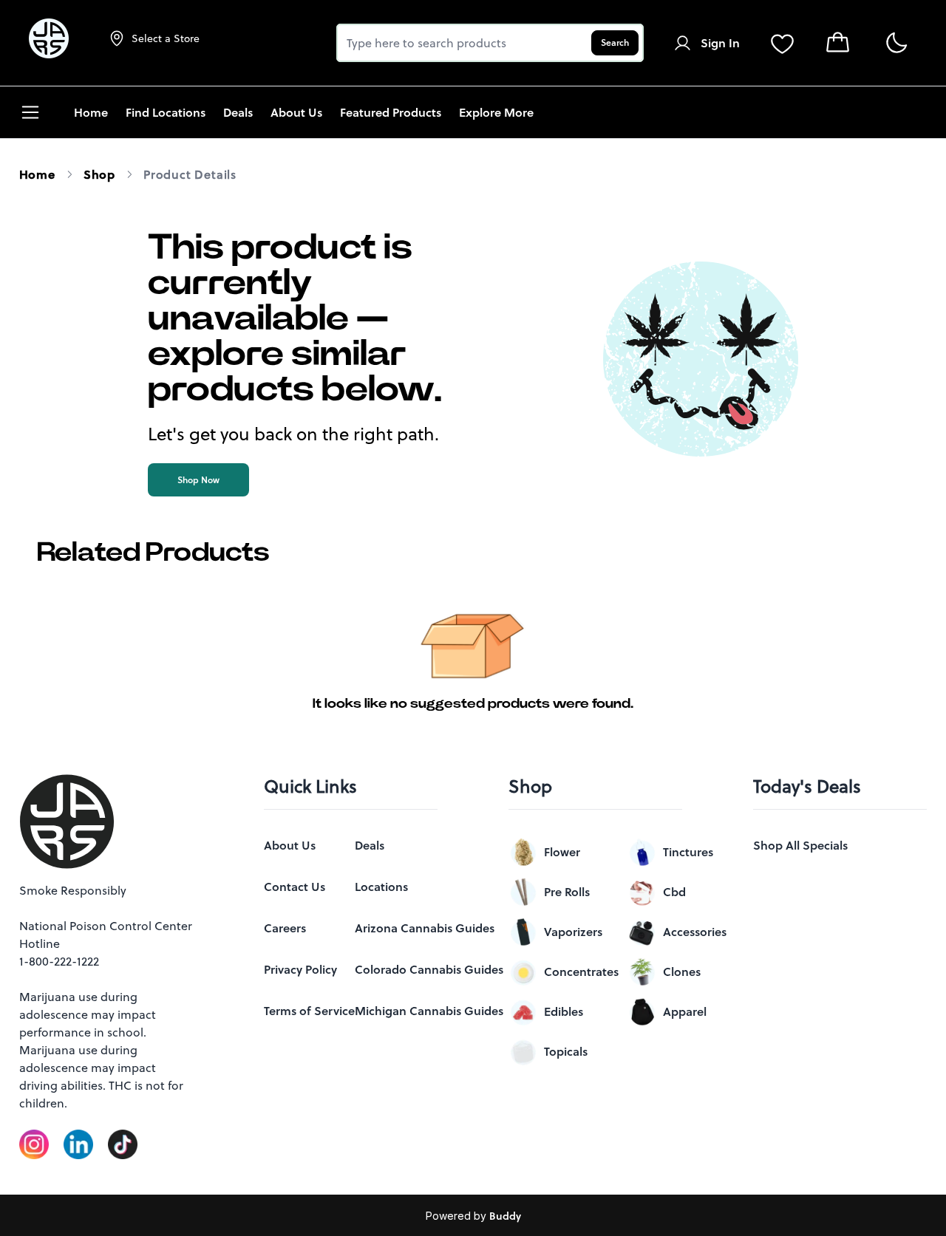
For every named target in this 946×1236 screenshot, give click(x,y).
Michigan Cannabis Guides (429, 1011)
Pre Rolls (567, 892)
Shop (99, 174)
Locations (381, 886)
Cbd (674, 892)
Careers (285, 928)
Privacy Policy (300, 969)
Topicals (566, 1051)
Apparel (685, 1011)
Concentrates (581, 971)
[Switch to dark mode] (896, 43)
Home (37, 174)
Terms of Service (309, 1011)
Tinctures (688, 852)
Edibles (563, 1011)
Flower (562, 852)
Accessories (694, 931)
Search (615, 42)
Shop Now (198, 480)
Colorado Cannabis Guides (429, 969)
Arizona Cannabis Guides (424, 928)
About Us (290, 845)
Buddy (505, 1216)
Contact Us (294, 886)
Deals (369, 845)
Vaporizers (573, 931)
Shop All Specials (800, 845)
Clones (682, 971)
